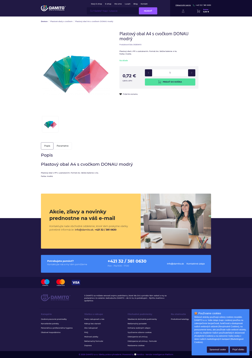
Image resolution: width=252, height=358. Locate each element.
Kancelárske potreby (50, 324)
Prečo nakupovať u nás (94, 319)
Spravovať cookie (217, 349)
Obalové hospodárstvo (51, 332)
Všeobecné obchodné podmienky (142, 319)
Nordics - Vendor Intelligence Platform (154, 354)
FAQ (86, 332)
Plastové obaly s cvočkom (61, 21)
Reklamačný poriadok (137, 324)
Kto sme (118, 4)
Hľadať (148, 11)
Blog (135, 4)
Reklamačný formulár (93, 341)
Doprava (88, 345)
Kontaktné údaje (196, 264)
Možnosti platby (91, 337)
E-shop (108, 4)
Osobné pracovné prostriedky (54, 319)
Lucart (127, 4)
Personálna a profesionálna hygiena (57, 328)
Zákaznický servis (183, 5)
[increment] (191, 72)
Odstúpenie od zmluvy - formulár (142, 341)
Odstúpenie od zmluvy (138, 337)
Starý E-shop (96, 4)
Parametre (63, 146)
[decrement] (148, 72)
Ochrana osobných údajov (139, 328)
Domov (44, 21)
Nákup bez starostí (92, 324)
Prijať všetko (238, 349)
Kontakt (144, 4)
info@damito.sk (84, 229)
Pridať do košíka (172, 82)
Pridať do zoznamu (130, 94)
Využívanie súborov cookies (140, 332)
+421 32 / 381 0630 (203, 5)
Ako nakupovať (91, 328)
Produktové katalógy (180, 319)
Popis (47, 146)
